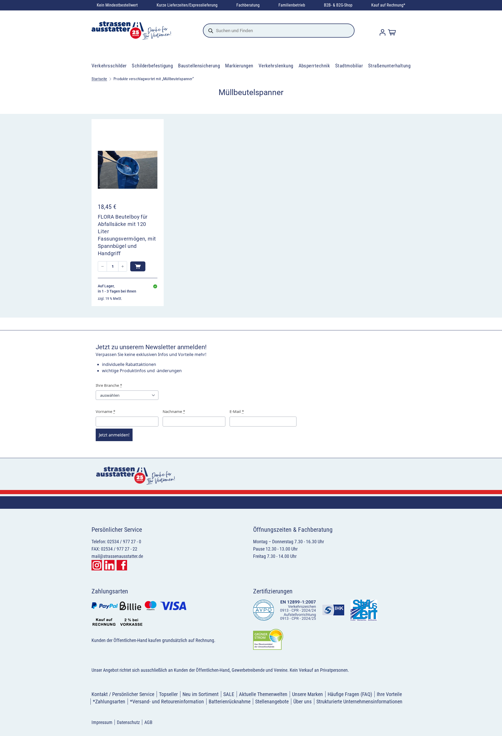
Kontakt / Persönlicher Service (123, 694)
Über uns (302, 701)
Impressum (102, 722)
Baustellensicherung (199, 66)
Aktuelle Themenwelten (263, 694)
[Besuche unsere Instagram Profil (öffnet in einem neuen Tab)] (97, 565)
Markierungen (239, 66)
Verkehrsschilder (109, 66)
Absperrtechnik (314, 66)
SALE (228, 694)
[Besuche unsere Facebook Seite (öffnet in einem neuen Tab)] (122, 565)
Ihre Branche (109, 385)
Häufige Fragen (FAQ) (350, 694)
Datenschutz (128, 722)
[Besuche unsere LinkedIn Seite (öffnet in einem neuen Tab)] (109, 565)
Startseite (99, 79)
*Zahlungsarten (109, 701)
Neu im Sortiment (200, 694)
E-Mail (237, 411)
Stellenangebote (272, 701)
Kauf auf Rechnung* (388, 5)
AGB (148, 722)
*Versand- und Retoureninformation (167, 701)
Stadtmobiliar (349, 66)
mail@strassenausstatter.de (117, 556)
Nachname (174, 411)
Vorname (105, 411)
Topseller (168, 694)
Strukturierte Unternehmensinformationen (359, 701)
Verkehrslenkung (276, 66)
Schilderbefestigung (152, 66)
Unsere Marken (307, 694)
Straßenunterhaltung (389, 66)
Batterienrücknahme (229, 701)
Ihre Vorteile (389, 694)
